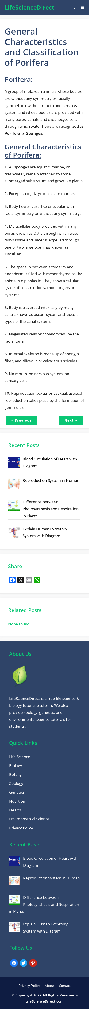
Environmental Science (29, 818)
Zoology (16, 783)
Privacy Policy (21, 828)
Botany (15, 774)
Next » (70, 420)
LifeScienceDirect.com (44, 1001)
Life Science (19, 756)
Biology (15, 765)
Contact (65, 985)
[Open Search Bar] (73, 7)
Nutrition (17, 801)
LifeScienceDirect (29, 7)
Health (15, 810)
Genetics (17, 792)
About (49, 985)
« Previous (21, 420)
